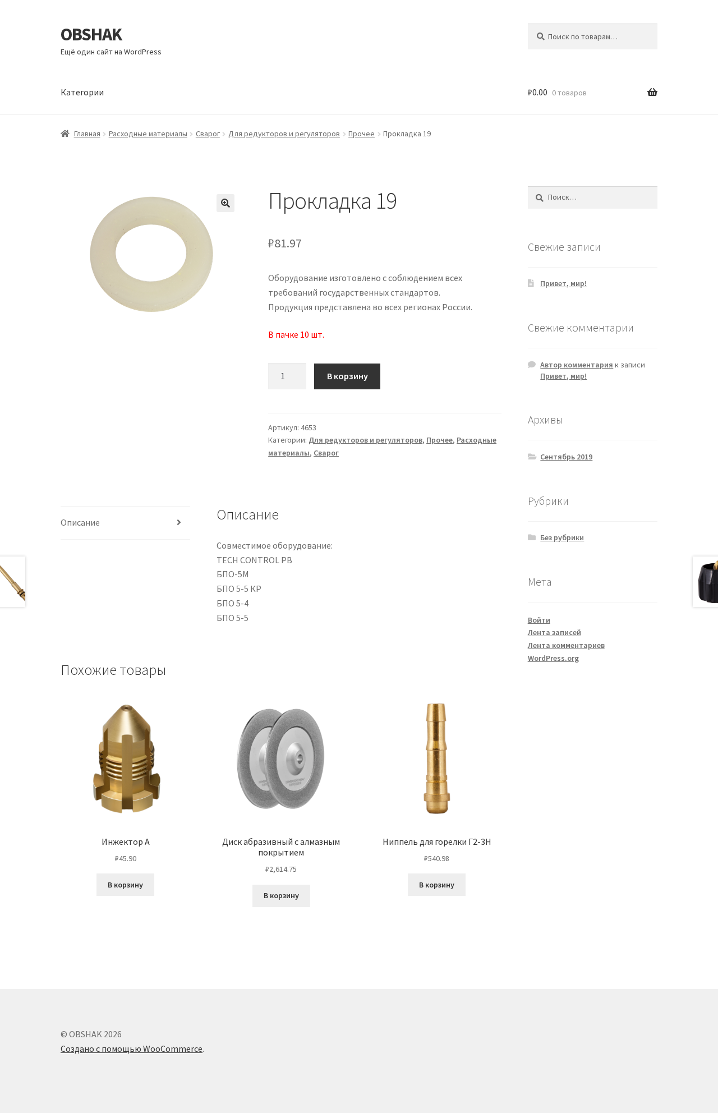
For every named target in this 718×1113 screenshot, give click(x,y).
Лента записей (554, 632)
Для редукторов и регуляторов (284, 133)
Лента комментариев (566, 645)
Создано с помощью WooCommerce (131, 1048)
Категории (82, 92)
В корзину (347, 375)
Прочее (361, 133)
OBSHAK (91, 34)
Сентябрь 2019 (566, 457)
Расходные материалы (148, 133)
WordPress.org (553, 658)
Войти (539, 620)
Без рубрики (562, 537)
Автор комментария (576, 365)
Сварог (208, 133)
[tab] (125, 523)
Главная (87, 133)
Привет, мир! (563, 283)
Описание (80, 522)
